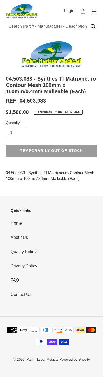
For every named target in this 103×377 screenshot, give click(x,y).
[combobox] (51, 26)
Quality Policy (23, 251)
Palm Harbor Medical (42, 359)
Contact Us (21, 294)
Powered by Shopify (74, 359)
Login (70, 10)
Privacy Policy (24, 266)
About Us (19, 237)
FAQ (15, 280)
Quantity (13, 122)
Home (16, 223)
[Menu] (94, 11)
